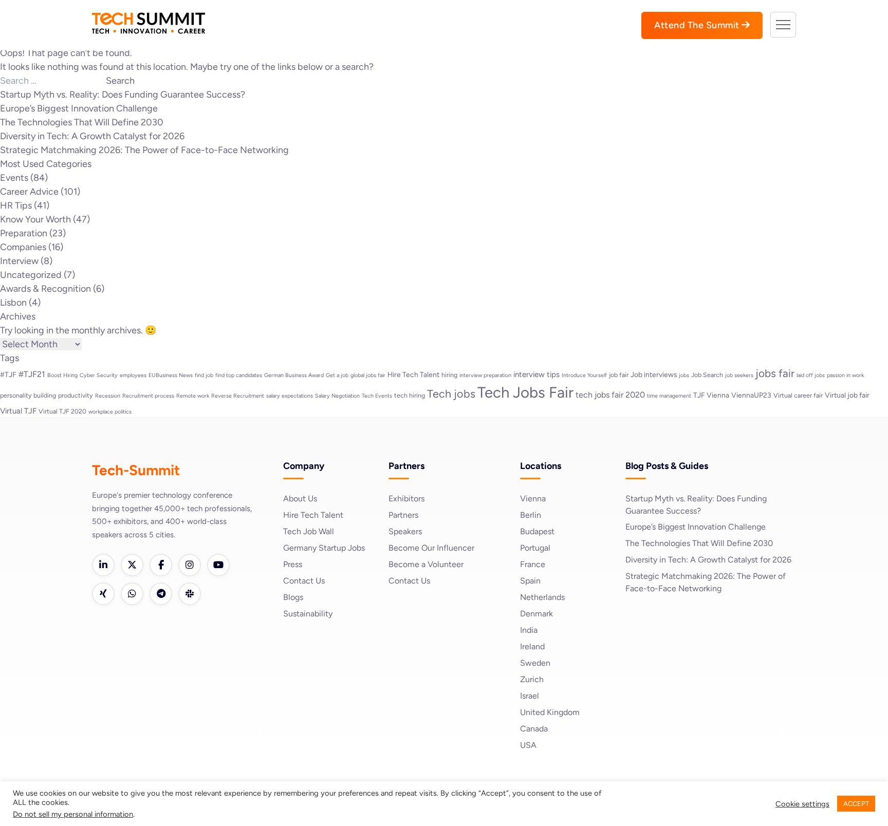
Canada (534, 729)
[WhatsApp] (132, 594)
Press (292, 564)
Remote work (192, 395)
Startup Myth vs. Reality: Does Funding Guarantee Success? (122, 94)
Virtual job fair (847, 395)
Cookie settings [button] (802, 804)
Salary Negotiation (337, 395)
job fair (618, 375)
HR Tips (16, 205)
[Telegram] (161, 594)
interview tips (536, 374)
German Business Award (294, 375)
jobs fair (774, 373)
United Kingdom (550, 712)
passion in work (845, 375)
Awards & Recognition (45, 288)
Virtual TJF (18, 411)
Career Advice (29, 191)
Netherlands (542, 597)
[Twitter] (132, 565)
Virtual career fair (798, 395)
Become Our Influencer (431, 548)
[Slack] (189, 594)
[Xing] (103, 594)
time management (669, 395)
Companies (23, 247)
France (532, 564)
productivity (75, 395)
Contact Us (304, 581)
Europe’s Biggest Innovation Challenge (79, 108)
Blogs (293, 597)
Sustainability (307, 613)
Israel (529, 696)
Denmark (536, 613)
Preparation (23, 233)
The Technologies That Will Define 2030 (81, 122)
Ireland (532, 646)
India (529, 630)
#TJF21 (31, 374)
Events (14, 177)
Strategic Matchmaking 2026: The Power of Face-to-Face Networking (144, 150)
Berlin (530, 515)
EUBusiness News (171, 375)
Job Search (707, 375)
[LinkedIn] (103, 565)
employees (133, 375)
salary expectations (289, 395)
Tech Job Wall (308, 531)
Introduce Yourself (584, 375)
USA (528, 745)
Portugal (535, 548)
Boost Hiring (62, 375)
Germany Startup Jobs (324, 548)
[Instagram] (189, 565)
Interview (19, 261)
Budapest (537, 531)
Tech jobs (451, 393)
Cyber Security (99, 375)
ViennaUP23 (751, 395)
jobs (684, 375)
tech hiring (409, 395)
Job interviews (654, 374)
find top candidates (238, 375)
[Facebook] (161, 565)
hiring (449, 375)
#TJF (8, 374)
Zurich (532, 679)
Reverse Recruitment (237, 395)
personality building (28, 395)
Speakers (405, 531)
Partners (403, 515)
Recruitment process (148, 395)
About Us (300, 498)
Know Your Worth (35, 219)
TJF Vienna (711, 395)
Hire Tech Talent (413, 374)
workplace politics (110, 411)
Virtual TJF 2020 (62, 411)
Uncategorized (31, 274)
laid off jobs (811, 375)
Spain (530, 581)
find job (204, 375)
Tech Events (377, 395)
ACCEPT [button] (856, 804)
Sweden (535, 663)
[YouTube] (218, 565)
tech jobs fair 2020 (610, 395)
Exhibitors (406, 498)
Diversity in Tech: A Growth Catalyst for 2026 (92, 136)
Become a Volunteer (426, 564)
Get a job (337, 375)
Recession (107, 395)
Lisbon (13, 302)
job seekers (739, 375)
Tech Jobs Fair (525, 392)
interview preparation (485, 375)
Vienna (533, 498)
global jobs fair (367, 375)
